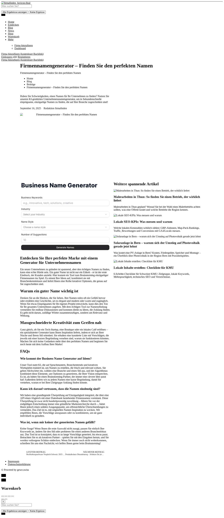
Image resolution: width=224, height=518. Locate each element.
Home (11, 21)
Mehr (10, 39)
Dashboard (20, 48)
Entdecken (13, 24)
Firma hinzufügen (23, 45)
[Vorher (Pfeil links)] (2, 499)
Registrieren (24, 56)
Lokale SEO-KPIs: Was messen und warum (143, 221)
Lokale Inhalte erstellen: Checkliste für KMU (144, 267)
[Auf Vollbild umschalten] (9, 496)
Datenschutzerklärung (19, 464)
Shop (10, 33)
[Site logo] (15, 2)
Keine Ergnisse (37, 12)
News (11, 30)
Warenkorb (13, 36)
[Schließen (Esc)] (2, 496)
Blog (10, 27)
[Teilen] (6, 496)
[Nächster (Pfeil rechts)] (6, 499)
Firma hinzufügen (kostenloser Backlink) (22, 54)
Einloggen (7, 56)
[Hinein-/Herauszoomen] (12, 496)
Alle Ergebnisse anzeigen (15, 12)
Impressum (13, 461)
